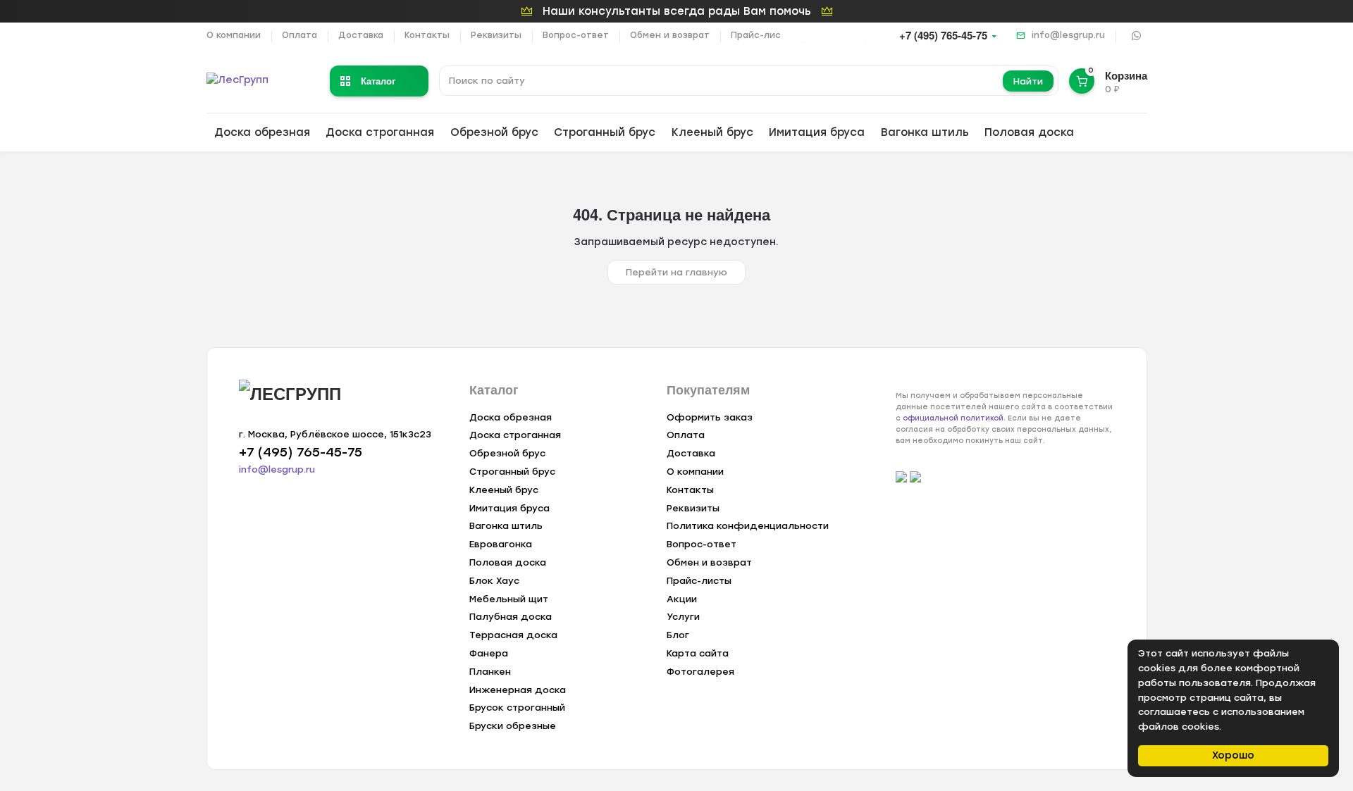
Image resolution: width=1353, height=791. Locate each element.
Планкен (490, 671)
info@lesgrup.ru (1068, 35)
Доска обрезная (262, 132)
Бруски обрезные (512, 726)
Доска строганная (380, 132)
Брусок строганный (517, 707)
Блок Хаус (494, 580)
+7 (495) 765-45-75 (943, 35)
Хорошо (1233, 755)
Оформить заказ (710, 417)
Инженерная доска (517, 690)
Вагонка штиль (925, 132)
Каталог (378, 80)
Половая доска (1029, 132)
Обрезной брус (494, 132)
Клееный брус (712, 132)
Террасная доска (513, 635)
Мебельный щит (508, 599)
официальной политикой (953, 418)
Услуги (683, 616)
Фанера (488, 653)
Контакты (427, 35)
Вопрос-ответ (576, 35)
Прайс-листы (762, 35)
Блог (678, 635)
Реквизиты (496, 35)
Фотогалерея (700, 671)
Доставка (360, 35)
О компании (233, 35)
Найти (1028, 81)
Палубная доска (510, 616)
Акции (682, 599)
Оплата (299, 35)
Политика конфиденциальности (748, 526)
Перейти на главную (676, 272)
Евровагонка (500, 544)
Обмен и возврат (670, 35)
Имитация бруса (817, 132)
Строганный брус (604, 132)
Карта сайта (698, 653)
